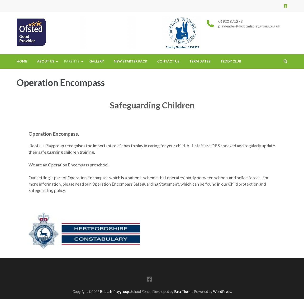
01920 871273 (230, 21)
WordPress (222, 292)
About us (45, 61)
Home (22, 61)
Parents (71, 61)
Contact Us (168, 61)
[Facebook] (285, 6)
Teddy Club (230, 61)
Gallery (96, 61)
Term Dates (199, 61)
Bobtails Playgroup (114, 292)
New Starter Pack (130, 61)
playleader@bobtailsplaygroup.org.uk (249, 26)
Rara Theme (183, 292)
